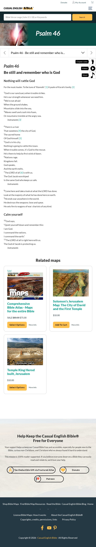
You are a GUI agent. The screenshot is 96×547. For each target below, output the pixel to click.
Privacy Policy (69, 519)
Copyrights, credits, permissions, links (38, 519)
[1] (46, 87)
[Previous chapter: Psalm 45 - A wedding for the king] (4, 53)
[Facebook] (39, 528)
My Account (80, 2)
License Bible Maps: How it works (30, 515)
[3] (20, 119)
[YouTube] (46, 528)
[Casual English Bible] (19, 8)
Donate (64, 2)
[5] (20, 138)
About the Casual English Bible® (67, 515)
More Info (32, 325)
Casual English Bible (47, 537)
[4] (19, 130)
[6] (21, 172)
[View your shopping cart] (92, 2)
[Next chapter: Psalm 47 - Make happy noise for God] (91, 53)
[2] (73, 87)
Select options (17, 324)
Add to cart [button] (61, 324)
